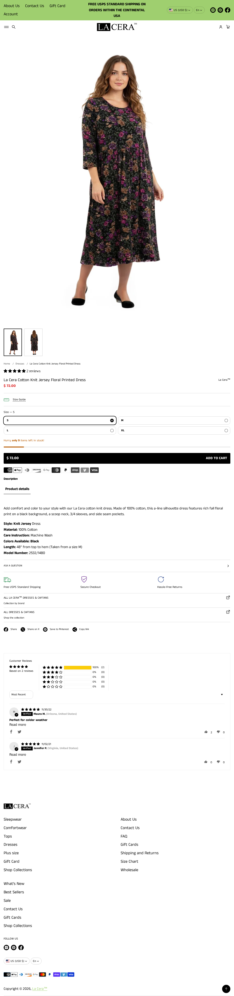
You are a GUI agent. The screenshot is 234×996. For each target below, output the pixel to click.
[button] (13, 27)
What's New (14, 884)
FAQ (124, 836)
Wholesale (129, 870)
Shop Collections (18, 870)
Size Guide (19, 400)
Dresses (20, 364)
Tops (8, 836)
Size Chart (129, 862)
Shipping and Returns (140, 853)
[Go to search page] (13, 27)
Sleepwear (13, 819)
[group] (17, 489)
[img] (31, 710)
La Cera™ (39, 988)
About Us (12, 6)
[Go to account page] (220, 27)
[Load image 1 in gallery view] (13, 342)
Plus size (11, 853)
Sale (7, 901)
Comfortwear (15, 828)
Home (7, 364)
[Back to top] (226, 989)
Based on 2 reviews (21, 671)
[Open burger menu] (6, 27)
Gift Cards (129, 845)
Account (11, 14)
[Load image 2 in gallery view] (33, 342)
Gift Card (57, 6)
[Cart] (227, 27)
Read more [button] (17, 724)
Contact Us (34, 6)
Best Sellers (14, 892)
